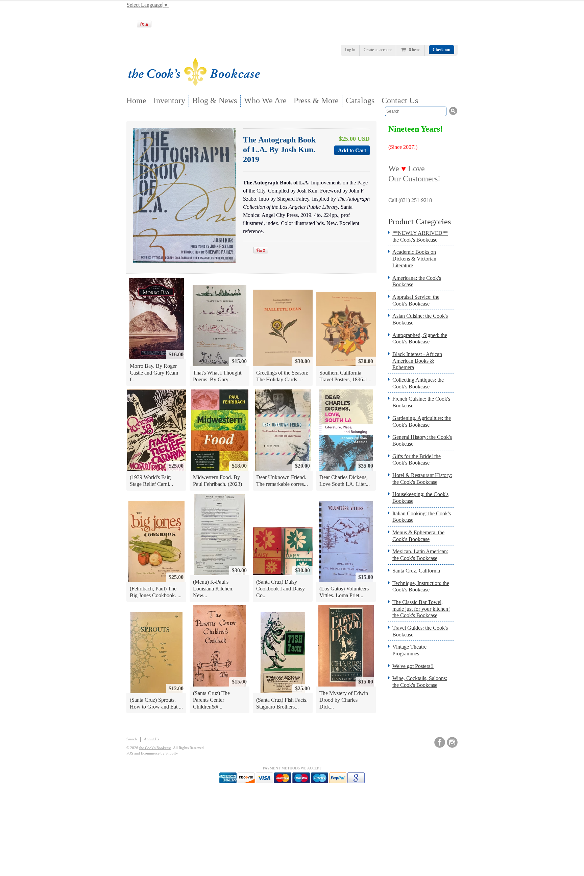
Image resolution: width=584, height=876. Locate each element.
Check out (442, 49)
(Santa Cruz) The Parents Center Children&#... (211, 699)
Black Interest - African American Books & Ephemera (417, 360)
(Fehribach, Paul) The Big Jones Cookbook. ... (155, 592)
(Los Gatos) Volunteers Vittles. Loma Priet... (344, 592)
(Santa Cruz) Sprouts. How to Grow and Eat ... (156, 703)
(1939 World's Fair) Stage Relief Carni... (151, 480)
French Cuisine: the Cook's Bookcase (421, 402)
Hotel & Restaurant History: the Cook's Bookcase (422, 478)
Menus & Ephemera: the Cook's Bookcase (418, 536)
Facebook (439, 742)
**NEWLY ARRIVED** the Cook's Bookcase (420, 236)
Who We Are (265, 100)
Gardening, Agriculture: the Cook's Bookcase (421, 421)
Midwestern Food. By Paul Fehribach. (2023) (217, 480)
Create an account (378, 49)
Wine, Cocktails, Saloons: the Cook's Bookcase (419, 681)
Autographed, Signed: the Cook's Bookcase (419, 338)
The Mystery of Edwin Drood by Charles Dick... (343, 699)
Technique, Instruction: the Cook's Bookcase (420, 586)
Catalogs (360, 100)
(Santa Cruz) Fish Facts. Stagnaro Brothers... (282, 703)
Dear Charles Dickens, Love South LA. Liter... (344, 480)
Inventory (169, 100)
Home (136, 100)
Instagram (452, 742)
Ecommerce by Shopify (159, 753)
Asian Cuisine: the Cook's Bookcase (420, 319)
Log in (350, 49)
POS (129, 753)
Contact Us (400, 100)
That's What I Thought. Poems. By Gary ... (218, 376)
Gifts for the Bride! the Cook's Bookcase (416, 459)
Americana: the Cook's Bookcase (416, 281)
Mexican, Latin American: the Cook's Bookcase (420, 554)
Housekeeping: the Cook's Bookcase (420, 497)
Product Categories (419, 221)
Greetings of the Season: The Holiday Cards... (282, 376)
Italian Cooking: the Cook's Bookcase (421, 517)
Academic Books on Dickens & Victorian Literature (414, 258)
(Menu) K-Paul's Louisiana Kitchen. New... (213, 588)
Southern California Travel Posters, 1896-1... (345, 376)
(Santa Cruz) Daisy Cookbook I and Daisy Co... (280, 588)
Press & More (316, 100)
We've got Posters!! (413, 666)
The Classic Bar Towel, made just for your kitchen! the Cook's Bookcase (421, 608)
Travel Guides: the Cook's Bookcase (420, 631)
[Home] (194, 84)
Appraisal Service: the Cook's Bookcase (415, 300)
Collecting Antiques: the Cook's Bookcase (418, 383)
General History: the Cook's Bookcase (422, 440)
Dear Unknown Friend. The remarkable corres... (282, 480)
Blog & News (214, 100)
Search (131, 739)
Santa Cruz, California (416, 571)
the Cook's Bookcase (155, 748)
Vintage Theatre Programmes (409, 650)
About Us (151, 739)
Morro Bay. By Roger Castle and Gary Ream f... (154, 372)
